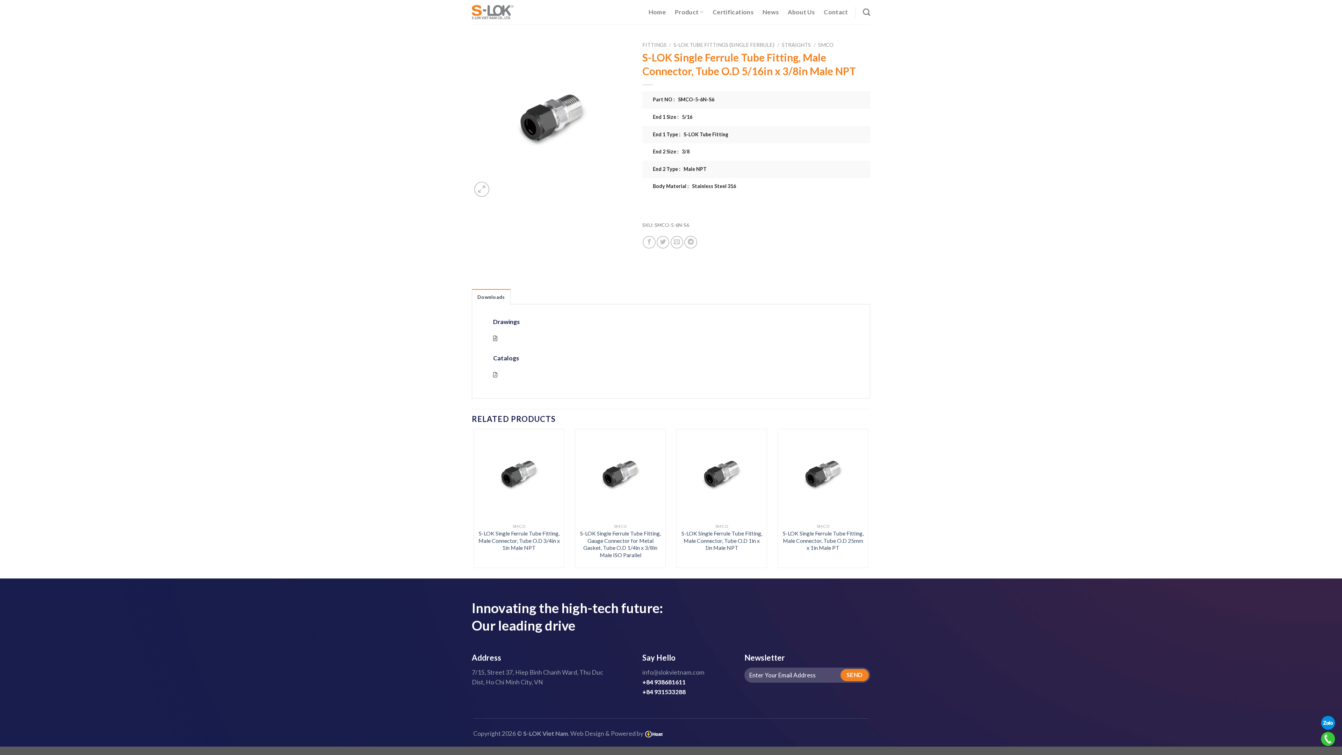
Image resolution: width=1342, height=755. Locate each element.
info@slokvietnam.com (673, 672)
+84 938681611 (664, 682)
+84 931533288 (664, 692)
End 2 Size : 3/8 (671, 151)
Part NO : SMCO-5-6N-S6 (683, 99)
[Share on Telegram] (690, 242)
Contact (836, 12)
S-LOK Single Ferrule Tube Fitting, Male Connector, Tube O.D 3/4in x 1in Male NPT (519, 540)
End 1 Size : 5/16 (672, 117)
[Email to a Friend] (677, 242)
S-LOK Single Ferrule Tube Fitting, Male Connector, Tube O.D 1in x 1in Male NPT (721, 540)
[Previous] (485, 483)
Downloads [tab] (491, 297)
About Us (801, 12)
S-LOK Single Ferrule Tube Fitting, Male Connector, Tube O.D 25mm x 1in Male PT (823, 540)
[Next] (857, 483)
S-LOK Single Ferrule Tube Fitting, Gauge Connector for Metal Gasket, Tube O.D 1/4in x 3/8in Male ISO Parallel (620, 544)
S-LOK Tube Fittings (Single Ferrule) (723, 45)
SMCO (826, 45)
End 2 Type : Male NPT (680, 169)
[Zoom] (481, 189)
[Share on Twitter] (663, 242)
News (771, 12)
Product (687, 12)
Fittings (654, 45)
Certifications (733, 12)
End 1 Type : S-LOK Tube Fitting (690, 134)
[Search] (866, 12)
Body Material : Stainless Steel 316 (694, 186)
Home (657, 12)
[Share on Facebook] (649, 242)
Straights (796, 45)
